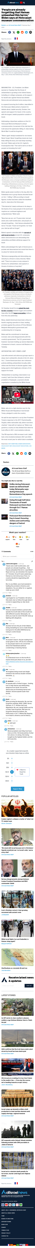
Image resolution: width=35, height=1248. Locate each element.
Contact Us (4, 1236)
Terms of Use (5, 1230)
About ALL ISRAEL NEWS (8, 1213)
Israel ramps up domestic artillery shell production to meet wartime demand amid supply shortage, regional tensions (15, 1111)
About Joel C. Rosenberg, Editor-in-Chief (13, 1210)
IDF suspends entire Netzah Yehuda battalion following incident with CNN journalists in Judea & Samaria (16, 1142)
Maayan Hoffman (6, 943)
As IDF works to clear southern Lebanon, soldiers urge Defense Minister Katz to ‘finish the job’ (16, 1020)
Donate (3, 1227)
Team (2, 1216)
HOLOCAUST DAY (7, 446)
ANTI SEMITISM (13, 444)
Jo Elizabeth (5, 914)
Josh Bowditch (5, 970)
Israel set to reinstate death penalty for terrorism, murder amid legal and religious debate (15, 1174)
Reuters (3, 25)
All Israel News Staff (15, 25)
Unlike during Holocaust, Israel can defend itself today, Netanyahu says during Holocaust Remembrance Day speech (21, 489)
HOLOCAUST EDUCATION (21, 446)
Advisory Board (6, 1221)
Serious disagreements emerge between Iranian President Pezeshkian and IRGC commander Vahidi (15, 881)
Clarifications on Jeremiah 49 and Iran (14, 968)
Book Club (4, 1224)
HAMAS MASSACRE (24, 444)
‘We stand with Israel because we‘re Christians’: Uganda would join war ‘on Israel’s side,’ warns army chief (17, 850)
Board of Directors (7, 1218)
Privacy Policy (5, 1233)
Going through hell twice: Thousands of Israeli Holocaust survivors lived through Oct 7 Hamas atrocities (20, 505)
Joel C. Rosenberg (6, 1084)
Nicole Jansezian (6, 823)
